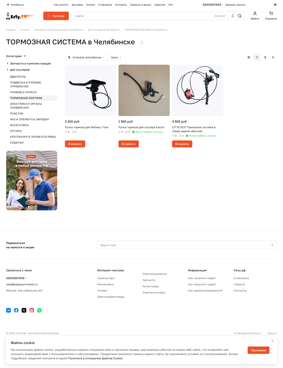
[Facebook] (16, 310)
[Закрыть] (272, 341)
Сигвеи (102, 290)
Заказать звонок (235, 4)
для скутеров (20, 69)
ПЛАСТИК (17, 113)
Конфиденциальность (247, 333)
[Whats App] (39, 310)
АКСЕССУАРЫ (19, 125)
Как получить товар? (202, 284)
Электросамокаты (155, 273)
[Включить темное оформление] (275, 4)
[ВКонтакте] (8, 310)
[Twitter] (24, 310)
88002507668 (212, 4)
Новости (239, 284)
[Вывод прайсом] (273, 57)
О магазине (241, 278)
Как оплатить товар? (202, 278)
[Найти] (240, 16)
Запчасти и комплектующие (30, 63)
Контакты (240, 290)
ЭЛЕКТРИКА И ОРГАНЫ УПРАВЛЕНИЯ (26, 105)
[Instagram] (31, 310)
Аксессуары (151, 286)
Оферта (272, 333)
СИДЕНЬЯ (17, 142)
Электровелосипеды (110, 296)
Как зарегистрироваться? (205, 290)
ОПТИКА (16, 130)
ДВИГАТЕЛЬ (18, 76)
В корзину (75, 143)
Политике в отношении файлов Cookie (95, 358)
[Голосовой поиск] (233, 16)
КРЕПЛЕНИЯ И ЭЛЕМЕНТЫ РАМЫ (33, 136)
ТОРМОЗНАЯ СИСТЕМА (26, 98)
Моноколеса (105, 284)
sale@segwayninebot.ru (22, 284)
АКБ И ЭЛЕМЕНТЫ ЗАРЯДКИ (29, 119)
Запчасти (149, 280)
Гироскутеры (106, 278)
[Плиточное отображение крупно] (248, 57)
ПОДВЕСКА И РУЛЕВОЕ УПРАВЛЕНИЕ (25, 84)
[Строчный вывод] (265, 57)
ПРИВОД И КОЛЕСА (23, 92)
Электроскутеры (154, 292)
